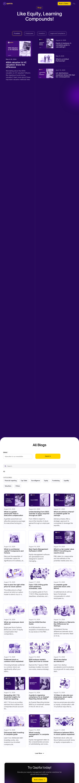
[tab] (17, 33)
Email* (5, 452)
